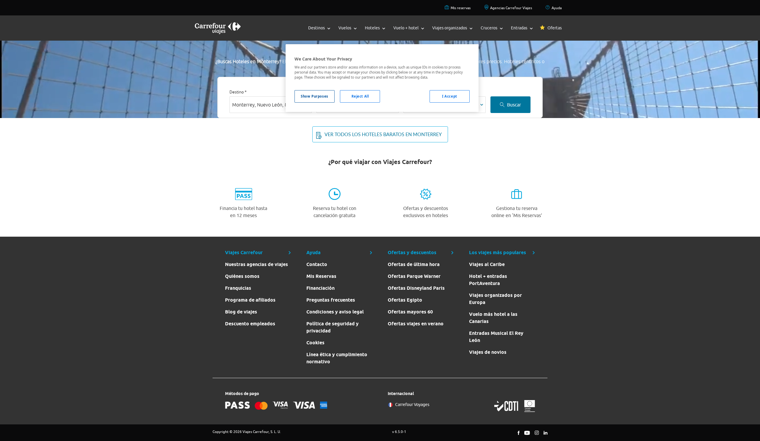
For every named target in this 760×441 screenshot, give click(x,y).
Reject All (360, 96)
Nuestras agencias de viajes (256, 264)
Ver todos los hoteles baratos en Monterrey (383, 134)
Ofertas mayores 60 (410, 312)
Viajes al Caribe (487, 264)
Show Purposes (314, 96)
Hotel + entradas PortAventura (488, 279)
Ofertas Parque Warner (414, 276)
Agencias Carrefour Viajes (511, 8)
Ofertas (554, 28)
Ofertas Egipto (405, 300)
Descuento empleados (250, 324)
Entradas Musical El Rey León (496, 336)
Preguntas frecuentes (330, 300)
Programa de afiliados (250, 300)
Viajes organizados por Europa (495, 298)
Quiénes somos (242, 276)
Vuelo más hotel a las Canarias (493, 317)
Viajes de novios (487, 352)
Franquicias (238, 288)
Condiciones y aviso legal (335, 312)
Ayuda (557, 8)
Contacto (316, 264)
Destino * (238, 92)
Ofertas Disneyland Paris (416, 288)
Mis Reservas (321, 276)
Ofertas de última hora (414, 264)
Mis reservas (461, 8)
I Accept (449, 96)
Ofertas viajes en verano (416, 324)
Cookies (315, 343)
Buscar (514, 104)
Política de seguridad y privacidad (332, 327)
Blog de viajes (241, 312)
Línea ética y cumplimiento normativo (336, 358)
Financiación (320, 288)
